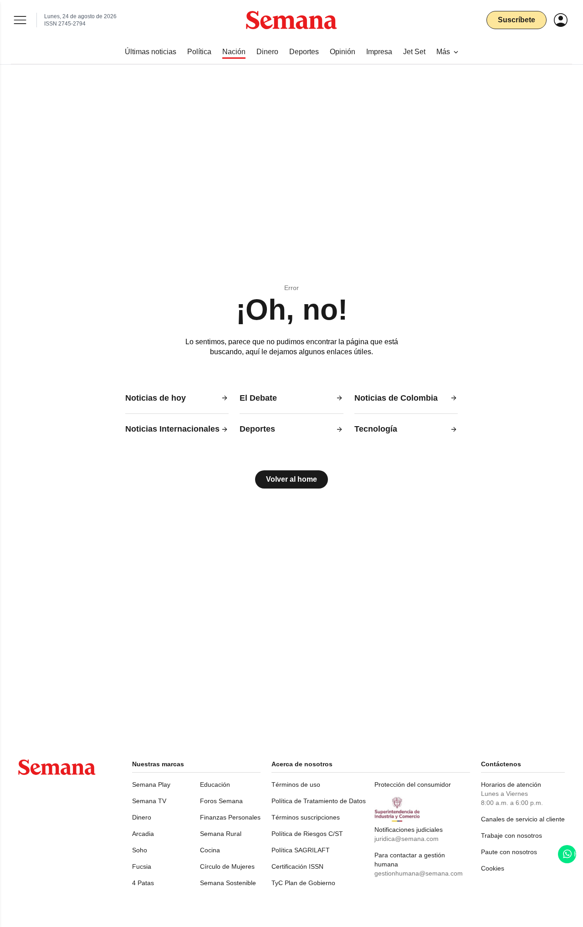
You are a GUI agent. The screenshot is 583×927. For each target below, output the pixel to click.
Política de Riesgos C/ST (307, 833)
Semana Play (151, 784)
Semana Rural (220, 833)
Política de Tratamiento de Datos (318, 801)
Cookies (492, 868)
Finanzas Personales (230, 817)
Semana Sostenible (228, 882)
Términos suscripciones (305, 817)
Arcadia (143, 833)
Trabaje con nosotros (511, 835)
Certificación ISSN (297, 866)
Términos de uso (295, 784)
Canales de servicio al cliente (523, 819)
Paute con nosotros (509, 852)
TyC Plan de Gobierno (303, 882)
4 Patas (143, 882)
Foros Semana (221, 801)
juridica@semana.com (406, 838)
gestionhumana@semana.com (418, 873)
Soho (139, 850)
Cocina (210, 850)
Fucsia (141, 866)
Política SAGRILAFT (300, 850)
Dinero (141, 817)
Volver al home (291, 479)
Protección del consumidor (412, 784)
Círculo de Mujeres (227, 866)
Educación (215, 784)
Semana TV (149, 801)
